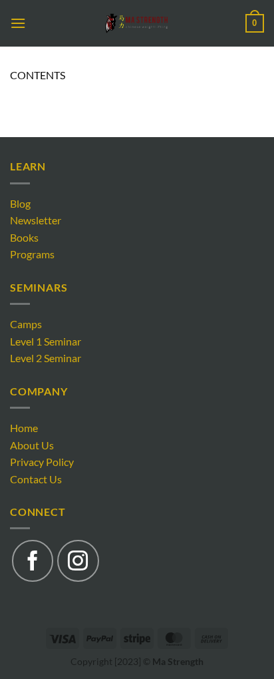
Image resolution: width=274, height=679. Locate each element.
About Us (32, 445)
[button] (18, 23)
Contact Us (36, 479)
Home (24, 427)
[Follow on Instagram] (77, 560)
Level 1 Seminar (45, 341)
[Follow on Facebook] (32, 560)
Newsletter (35, 220)
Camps (26, 324)
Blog (20, 203)
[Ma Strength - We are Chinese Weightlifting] (137, 23)
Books (24, 237)
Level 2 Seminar (45, 357)
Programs (32, 254)
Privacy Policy (42, 461)
